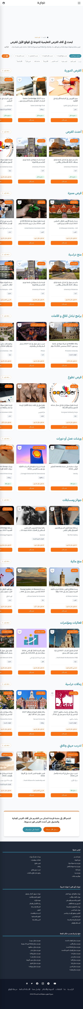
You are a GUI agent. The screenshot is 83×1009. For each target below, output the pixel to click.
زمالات (39, 866)
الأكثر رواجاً (45, 61)
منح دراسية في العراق (35, 963)
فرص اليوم (73, 61)
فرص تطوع (8, 141)
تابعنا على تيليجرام (32, 829)
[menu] (79, 3)
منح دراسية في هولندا (75, 970)
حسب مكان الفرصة (48, 56)
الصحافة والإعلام (76, 923)
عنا (65, 989)
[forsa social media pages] (55, 983)
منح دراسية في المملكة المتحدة (73, 947)
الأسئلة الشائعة (24, 989)
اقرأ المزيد (6, 47)
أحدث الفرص (55, 61)
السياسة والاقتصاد (36, 913)
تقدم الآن (64, 120)
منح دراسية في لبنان (35, 950)
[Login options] (4, 3)
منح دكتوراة (77, 860)
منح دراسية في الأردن (75, 944)
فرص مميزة (74, 193)
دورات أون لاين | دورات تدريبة (70, 887)
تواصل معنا (36, 989)
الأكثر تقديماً (19, 61)
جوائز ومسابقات (71, 500)
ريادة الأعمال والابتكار (35, 904)
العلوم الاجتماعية (36, 916)
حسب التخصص (34, 56)
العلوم (39, 910)
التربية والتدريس (76, 916)
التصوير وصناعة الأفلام (74, 904)
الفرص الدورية (72, 70)
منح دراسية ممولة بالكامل (73, 866)
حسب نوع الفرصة (62, 56)
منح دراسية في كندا (75, 954)
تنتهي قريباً (28, 61)
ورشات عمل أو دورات (68, 438)
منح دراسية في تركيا (75, 963)
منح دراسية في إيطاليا (35, 954)
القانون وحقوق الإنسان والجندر (72, 913)
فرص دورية (64, 61)
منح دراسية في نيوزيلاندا (35, 966)
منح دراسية (74, 79)
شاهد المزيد (6, 70)
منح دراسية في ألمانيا (75, 960)
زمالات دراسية (73, 684)
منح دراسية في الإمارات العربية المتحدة (71, 950)
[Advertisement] (41, 1004)
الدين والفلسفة (36, 920)
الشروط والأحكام (48, 989)
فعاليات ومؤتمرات (70, 622)
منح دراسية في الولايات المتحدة (72, 941)
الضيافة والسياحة (36, 907)
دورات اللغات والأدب (75, 897)
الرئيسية (71, 989)
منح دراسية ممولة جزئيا (74, 863)
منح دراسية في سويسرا (35, 941)
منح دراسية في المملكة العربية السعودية (31, 944)
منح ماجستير (77, 857)
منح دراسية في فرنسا (35, 957)
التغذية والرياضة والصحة (73, 920)
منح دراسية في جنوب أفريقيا (33, 960)
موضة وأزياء (37, 900)
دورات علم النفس (75, 910)
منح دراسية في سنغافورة (34, 947)
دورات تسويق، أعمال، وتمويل (33, 894)
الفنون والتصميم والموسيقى (73, 900)
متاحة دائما (37, 61)
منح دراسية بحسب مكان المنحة (70, 933)
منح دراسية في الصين (75, 966)
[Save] (52, 80)
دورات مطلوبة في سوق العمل (72, 894)
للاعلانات (59, 989)
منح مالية (76, 561)
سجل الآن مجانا (52, 829)
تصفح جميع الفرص (75, 56)
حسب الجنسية (20, 56)
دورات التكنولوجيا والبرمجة (73, 907)
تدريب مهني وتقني (70, 745)
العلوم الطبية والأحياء (35, 897)
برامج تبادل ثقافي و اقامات (66, 316)
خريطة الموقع (12, 989)
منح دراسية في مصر (75, 957)
